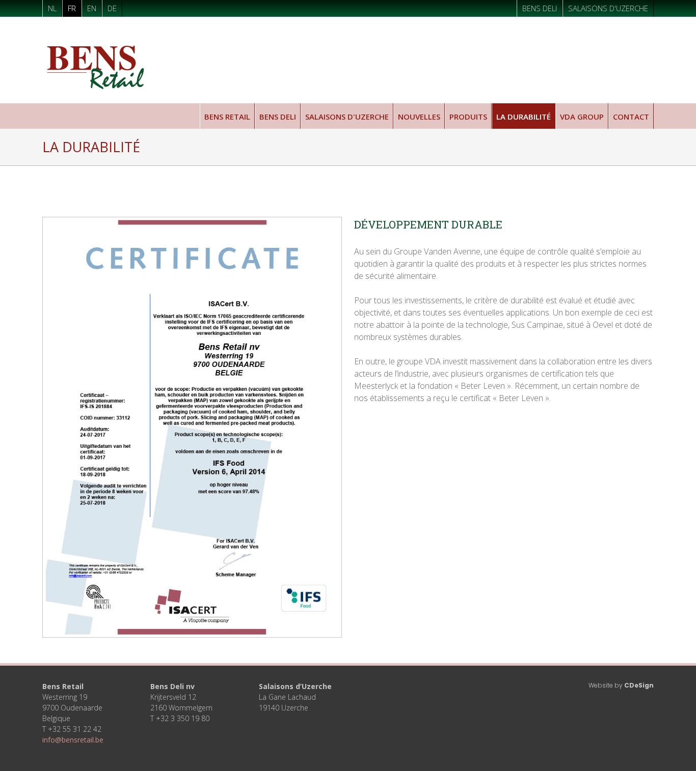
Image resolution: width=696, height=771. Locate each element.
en (91, 8)
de (112, 8)
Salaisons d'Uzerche (608, 8)
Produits (468, 116)
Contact (631, 116)
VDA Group (582, 116)
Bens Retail (227, 116)
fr (72, 8)
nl (52, 8)
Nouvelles (419, 116)
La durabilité (523, 116)
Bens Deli (539, 8)
